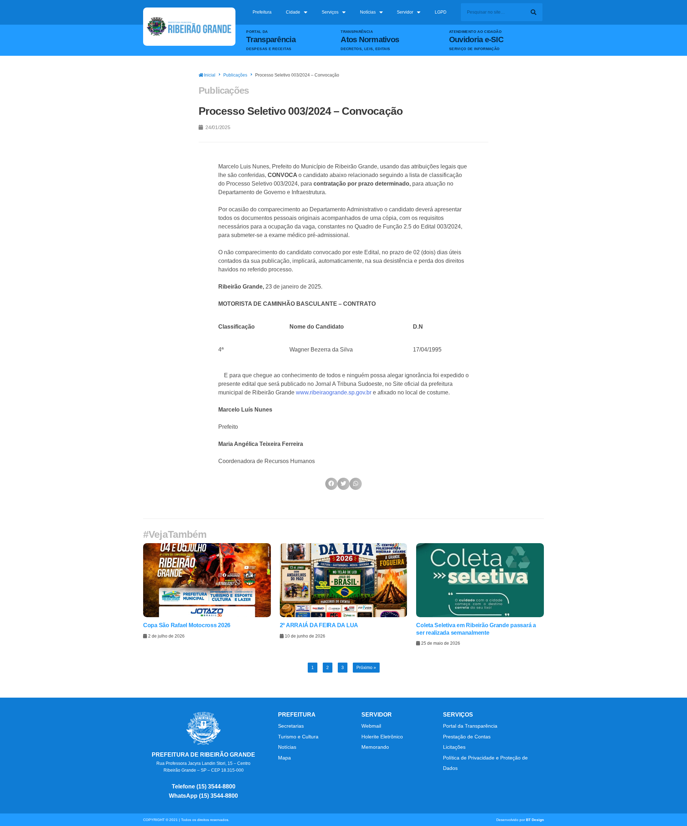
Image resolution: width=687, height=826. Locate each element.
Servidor (405, 12)
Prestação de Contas (467, 736)
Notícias (368, 12)
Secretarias (291, 726)
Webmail (371, 726)
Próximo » (366, 667)
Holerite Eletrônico (382, 736)
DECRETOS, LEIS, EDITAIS (365, 49)
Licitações (454, 747)
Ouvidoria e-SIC (476, 39)
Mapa (284, 758)
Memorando (375, 747)
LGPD (441, 12)
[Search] (533, 12)
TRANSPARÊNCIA (357, 32)
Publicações (235, 75)
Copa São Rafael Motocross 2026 (186, 625)
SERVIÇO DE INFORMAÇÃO (474, 49)
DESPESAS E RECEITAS (268, 49)
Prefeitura (262, 12)
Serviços (330, 12)
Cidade (293, 12)
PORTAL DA (257, 32)
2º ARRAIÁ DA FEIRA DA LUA (319, 625)
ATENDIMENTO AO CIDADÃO (475, 32)
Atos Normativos (370, 39)
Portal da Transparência (470, 726)
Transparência (270, 39)
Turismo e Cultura (298, 736)
